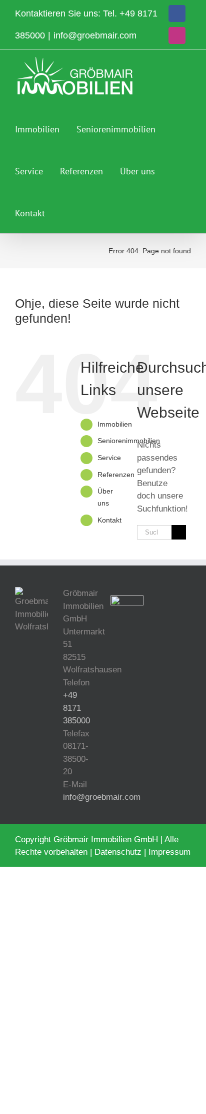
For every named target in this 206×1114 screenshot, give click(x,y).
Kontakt (110, 520)
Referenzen (116, 475)
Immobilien (115, 424)
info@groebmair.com (95, 35)
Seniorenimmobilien (129, 441)
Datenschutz (118, 852)
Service (109, 458)
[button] (65, 212)
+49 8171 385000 (76, 707)
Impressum (169, 852)
